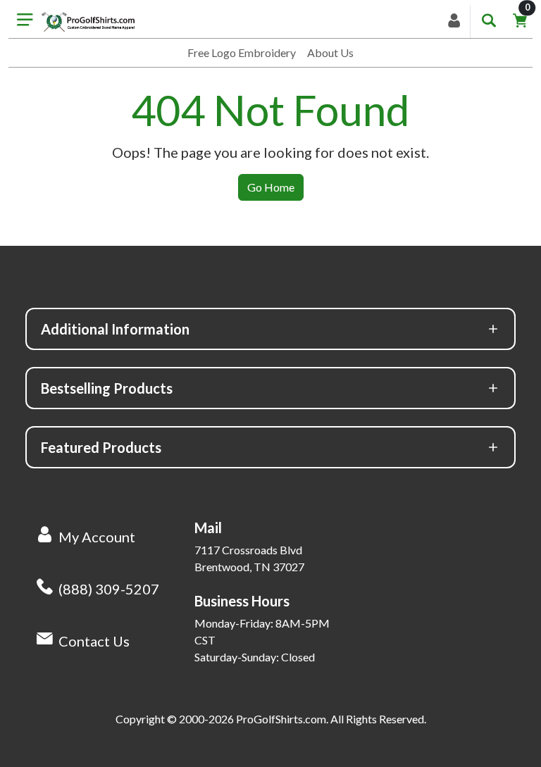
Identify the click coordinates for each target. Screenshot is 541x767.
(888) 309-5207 (108, 588)
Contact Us (94, 640)
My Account (96, 536)
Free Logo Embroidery (241, 52)
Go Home (270, 187)
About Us (330, 52)
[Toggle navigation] (25, 22)
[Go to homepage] (88, 21)
